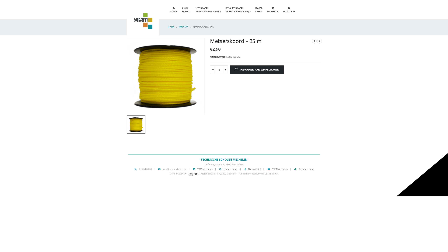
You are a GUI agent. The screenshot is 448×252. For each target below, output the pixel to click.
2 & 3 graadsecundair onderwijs (238, 9)
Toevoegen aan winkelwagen (259, 69)
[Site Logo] (138, 23)
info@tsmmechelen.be (175, 169)
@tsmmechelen (306, 169)
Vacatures (289, 11)
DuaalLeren (258, 9)
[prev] (314, 41)
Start (173, 11)
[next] (319, 41)
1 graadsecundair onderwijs (208, 9)
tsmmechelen (230, 169)
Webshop (272, 11)
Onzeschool (186, 9)
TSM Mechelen (205, 169)
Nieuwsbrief (254, 169)
